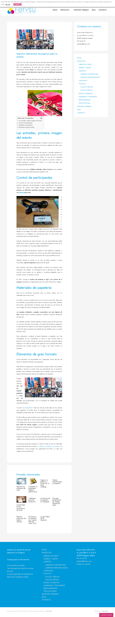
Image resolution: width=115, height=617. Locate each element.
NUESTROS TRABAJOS (84, 106)
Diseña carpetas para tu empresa (57, 482)
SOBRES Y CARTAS (85, 68)
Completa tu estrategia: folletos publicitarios (32, 489)
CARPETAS (82, 71)
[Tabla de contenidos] (41, 118)
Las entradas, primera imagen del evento (30, 121)
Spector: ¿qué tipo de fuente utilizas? (21, 519)
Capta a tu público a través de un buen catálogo (44, 483)
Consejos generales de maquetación (20, 574)
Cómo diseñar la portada (16, 565)
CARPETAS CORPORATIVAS (89, 74)
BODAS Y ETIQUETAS (85, 93)
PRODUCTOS (81, 61)
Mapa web (49, 611)
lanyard (21, 192)
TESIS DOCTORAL (84, 103)
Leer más (7, 4)
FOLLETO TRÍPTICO (86, 87)
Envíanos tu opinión (84, 564)
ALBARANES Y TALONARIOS (88, 97)
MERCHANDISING (84, 100)
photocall (29, 408)
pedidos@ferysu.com (84, 561)
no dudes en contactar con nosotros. (49, 446)
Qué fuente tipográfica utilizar (17, 577)
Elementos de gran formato (26, 127)
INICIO (79, 58)
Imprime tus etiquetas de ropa (21, 488)
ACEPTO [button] (17, 4)
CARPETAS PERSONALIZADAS (90, 77)
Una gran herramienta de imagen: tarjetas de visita (56, 501)
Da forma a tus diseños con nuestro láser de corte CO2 (32, 520)
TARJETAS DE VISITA (85, 64)
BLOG (79, 110)
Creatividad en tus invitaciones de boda (21, 507)
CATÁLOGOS (83, 81)
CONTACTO (81, 113)
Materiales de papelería (26, 125)
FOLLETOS (82, 84)
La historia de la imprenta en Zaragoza (45, 500)
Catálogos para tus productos (32, 500)
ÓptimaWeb (105, 611)
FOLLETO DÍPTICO (86, 90)
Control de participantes (26, 123)
